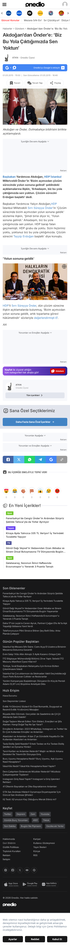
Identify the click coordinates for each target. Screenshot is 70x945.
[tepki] (6, 490)
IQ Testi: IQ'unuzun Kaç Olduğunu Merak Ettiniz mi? (29, 799)
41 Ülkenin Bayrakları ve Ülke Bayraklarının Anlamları (30, 786)
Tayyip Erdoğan (23, 236)
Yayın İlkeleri (39, 847)
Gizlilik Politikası (11, 847)
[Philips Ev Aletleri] (12, 13)
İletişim (6, 859)
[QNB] (44, 13)
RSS (35, 855)
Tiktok (46, 820)
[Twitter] (20, 870)
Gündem (19, 28)
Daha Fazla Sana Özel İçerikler (33, 421)
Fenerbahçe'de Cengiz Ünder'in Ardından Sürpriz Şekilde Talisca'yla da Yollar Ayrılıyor (35, 520)
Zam (33, 814)
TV (8, 543)
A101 (35, 820)
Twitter (7, 814)
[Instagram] (5, 870)
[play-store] (30, 884)
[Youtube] (27, 870)
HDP (47, 176)
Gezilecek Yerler (55, 826)
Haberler (7, 28)
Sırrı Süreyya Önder (40, 208)
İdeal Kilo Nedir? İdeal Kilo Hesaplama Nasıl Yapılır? (29, 766)
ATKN (23, 57)
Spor (9, 513)
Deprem (21, 814)
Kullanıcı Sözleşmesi (44, 843)
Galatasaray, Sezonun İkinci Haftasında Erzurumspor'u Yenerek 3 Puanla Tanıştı (29, 565)
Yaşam (10, 528)
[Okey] (23, 13)
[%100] (33, 13)
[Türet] (54, 13)
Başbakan (9, 176)
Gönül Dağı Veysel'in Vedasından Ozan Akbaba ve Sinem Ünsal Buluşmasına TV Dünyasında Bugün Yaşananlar (35, 550)
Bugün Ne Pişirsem (31, 826)
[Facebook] (13, 870)
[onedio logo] (33, 904)
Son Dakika (9, 826)
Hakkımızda (9, 839)
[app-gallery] (49, 884)
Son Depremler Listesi (14, 701)
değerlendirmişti (44, 317)
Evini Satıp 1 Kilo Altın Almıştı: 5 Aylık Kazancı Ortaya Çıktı (32, 654)
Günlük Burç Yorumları (16, 820)
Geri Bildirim (9, 843)
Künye (36, 851)
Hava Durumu (10, 695)
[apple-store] (12, 884)
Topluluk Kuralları (12, 851)
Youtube (45, 814)
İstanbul (56, 176)
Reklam (6, 855)
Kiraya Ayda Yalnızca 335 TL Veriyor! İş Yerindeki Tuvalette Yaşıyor (35, 535)
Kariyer (37, 839)
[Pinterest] (34, 870)
